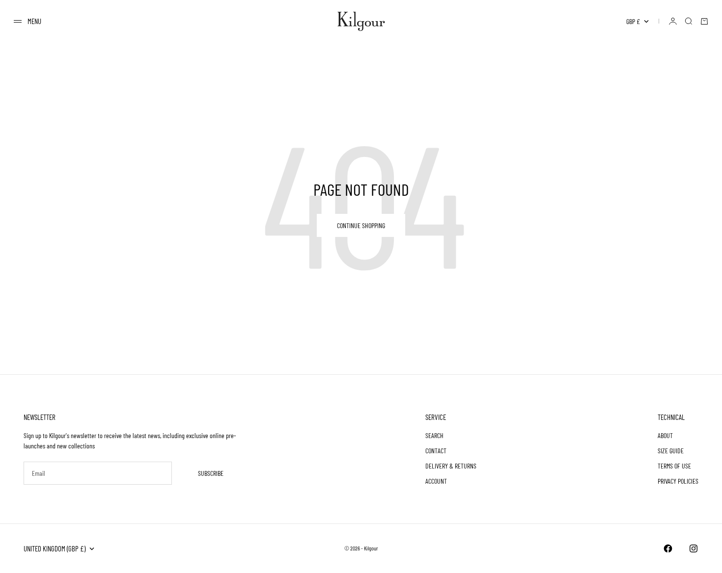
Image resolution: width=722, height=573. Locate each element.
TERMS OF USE (674, 466)
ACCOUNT (436, 481)
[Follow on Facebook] (668, 548)
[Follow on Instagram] (693, 548)
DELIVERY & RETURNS (450, 466)
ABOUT (665, 435)
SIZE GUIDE (671, 450)
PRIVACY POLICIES (678, 481)
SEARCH (434, 435)
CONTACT (435, 450)
